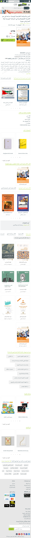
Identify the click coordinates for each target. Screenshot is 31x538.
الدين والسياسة (19, 465)
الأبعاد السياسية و (23, 289)
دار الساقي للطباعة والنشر (23, 369)
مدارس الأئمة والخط (23, 262)
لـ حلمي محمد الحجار (23, 105)
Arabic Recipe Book (8, 451)
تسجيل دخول (26, 1)
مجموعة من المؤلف (7, 319)
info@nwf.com (26, 517)
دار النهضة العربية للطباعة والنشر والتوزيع (19, 382)
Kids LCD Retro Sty (23, 417)
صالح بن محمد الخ (22, 346)
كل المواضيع (8, 461)
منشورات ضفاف (9, 369)
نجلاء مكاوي (22, 319)
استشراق (26, 465)
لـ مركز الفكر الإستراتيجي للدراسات (22, 238)
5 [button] (11, 108)
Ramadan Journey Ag (23, 451)
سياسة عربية (9, 471)
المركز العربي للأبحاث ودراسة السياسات (20, 361)
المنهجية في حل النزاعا (23, 103)
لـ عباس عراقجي (23, 215)
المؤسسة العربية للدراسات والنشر (21, 378)
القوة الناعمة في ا (8, 262)
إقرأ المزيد (28, 74)
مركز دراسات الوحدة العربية (22, 365)
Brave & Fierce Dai (23, 153)
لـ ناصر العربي (7, 105)
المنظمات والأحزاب (14, 468)
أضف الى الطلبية (9, 40)
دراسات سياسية (25, 471)
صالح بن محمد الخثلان (24, 24)
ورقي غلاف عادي (21, 59)
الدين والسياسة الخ (23, 184)
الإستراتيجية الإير (23, 317)
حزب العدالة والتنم (8, 317)
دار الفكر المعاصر (24, 387)
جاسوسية (6, 468)
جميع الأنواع (17, 57)
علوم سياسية (23, 474)
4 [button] (13, 108)
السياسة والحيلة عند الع (8, 212)
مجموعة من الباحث (7, 264)
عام (3, 471)
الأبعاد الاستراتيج (8, 289)
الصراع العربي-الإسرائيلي (8, 465)
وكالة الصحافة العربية (23, 374)
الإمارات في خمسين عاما (8, 103)
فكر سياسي (15, 474)
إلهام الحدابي (22, 264)
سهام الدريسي (22, 291)
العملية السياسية (23, 468)
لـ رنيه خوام (8, 215)
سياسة (3, 461)
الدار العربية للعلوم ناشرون (22, 356)
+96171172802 (26, 515)
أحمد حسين (7, 291)
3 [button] (15, 108)
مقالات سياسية (8, 474)
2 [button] (17, 108)
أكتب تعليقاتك (26, 225)
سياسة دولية (17, 471)
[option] (23, 93)
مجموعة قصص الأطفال (8, 417)
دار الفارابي (10, 356)
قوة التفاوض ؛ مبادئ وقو (23, 212)
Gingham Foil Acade (8, 153)
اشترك (11, 529)
